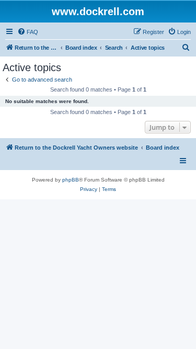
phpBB (70, 180)
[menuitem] (27, 32)
